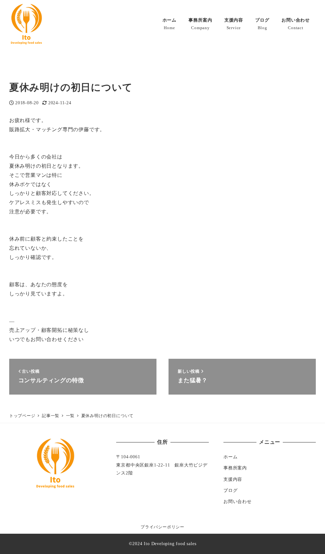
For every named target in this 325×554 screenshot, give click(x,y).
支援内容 (232, 479)
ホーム (230, 456)
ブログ (230, 490)
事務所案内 (235, 467)
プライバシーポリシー (162, 527)
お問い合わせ (237, 501)
